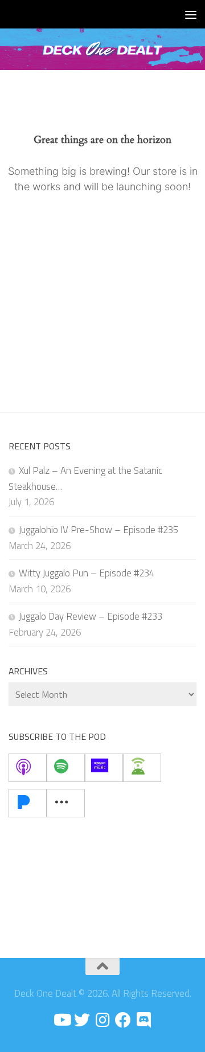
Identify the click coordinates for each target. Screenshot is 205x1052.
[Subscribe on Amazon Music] (104, 768)
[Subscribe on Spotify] (66, 768)
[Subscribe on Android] (142, 768)
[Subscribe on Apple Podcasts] (28, 768)
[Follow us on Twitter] (82, 1020)
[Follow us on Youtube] (61, 1020)
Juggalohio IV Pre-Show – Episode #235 (98, 529)
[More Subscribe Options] (66, 803)
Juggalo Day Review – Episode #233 (90, 616)
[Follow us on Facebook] (123, 1020)
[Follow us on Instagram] (102, 1020)
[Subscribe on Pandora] (28, 803)
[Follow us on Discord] (143, 1020)
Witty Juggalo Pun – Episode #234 (86, 573)
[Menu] (191, 14)
